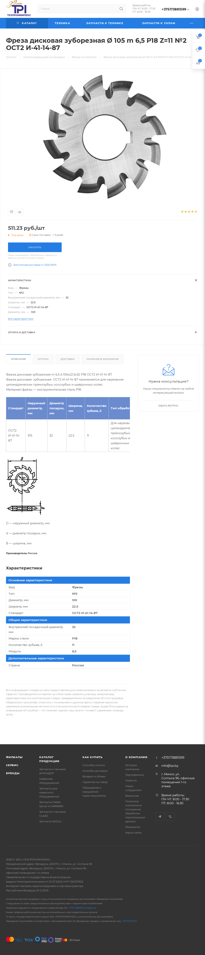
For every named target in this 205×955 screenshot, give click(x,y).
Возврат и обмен (94, 776)
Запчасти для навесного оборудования (49, 792)
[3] (189, 211)
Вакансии (132, 795)
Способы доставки (95, 770)
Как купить (92, 757)
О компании (136, 757)
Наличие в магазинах (103, 359)
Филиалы (14, 757)
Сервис (12, 765)
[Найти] (121, 8)
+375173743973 (129, 921)
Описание (18, 359)
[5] (195, 211)
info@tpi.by (169, 766)
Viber (170, 816)
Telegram (160, 816)
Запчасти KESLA (50, 821)
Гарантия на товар (95, 782)
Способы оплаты (93, 765)
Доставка (68, 359)
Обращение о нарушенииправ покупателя (94, 791)
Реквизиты (132, 827)
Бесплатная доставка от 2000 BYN (34, 264)
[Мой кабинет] (197, 9)
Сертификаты (134, 774)
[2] (185, 211)
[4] (192, 211)
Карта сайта (133, 832)
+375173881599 (174, 9)
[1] (182, 211)
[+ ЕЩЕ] (191, 23)
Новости (131, 780)
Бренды (13, 773)
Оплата (43, 359)
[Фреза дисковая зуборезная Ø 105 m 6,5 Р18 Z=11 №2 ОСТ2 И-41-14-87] (102, 137)
